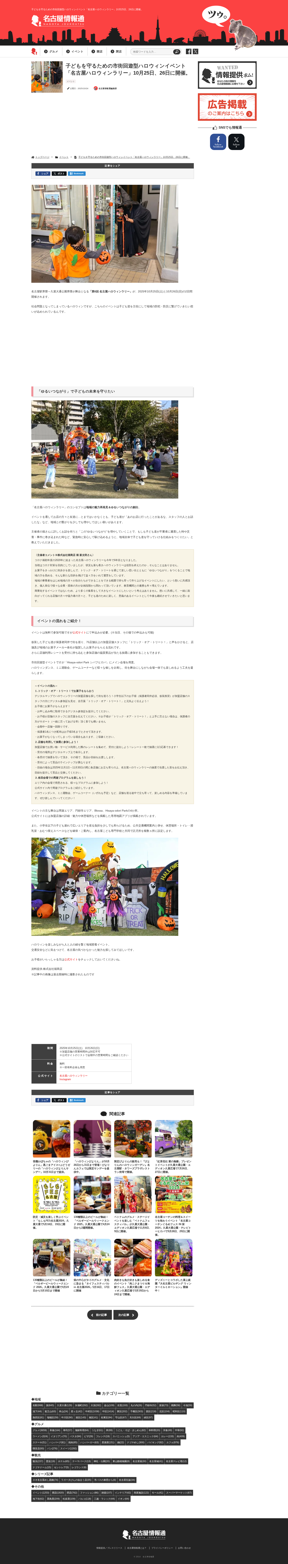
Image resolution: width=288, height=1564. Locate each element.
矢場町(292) (81, 1405)
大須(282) (96, 1405)
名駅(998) (38, 1405)
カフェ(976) (172, 1442)
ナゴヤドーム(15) (42, 1467)
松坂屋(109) (69, 1498)
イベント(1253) (41, 1492)
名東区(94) (106, 1417)
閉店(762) (72, 1492)
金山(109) (109, 1405)
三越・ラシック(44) (104, 1498)
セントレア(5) (61, 1467)
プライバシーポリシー (162, 1548)
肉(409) (181, 1436)
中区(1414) (108, 1411)
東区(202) (122, 1411)
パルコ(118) (84, 1498)
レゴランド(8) (79, 1467)
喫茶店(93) (38, 1448)
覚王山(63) (50, 1411)
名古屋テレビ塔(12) (176, 1461)
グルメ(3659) (40, 1430)
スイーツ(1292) (68, 1448)
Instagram (65, 1079)
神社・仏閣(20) (102, 1461)
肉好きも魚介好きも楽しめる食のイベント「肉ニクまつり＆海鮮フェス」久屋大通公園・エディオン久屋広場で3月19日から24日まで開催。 (132, 1287)
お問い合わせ (184, 1548)
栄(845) (50, 1405)
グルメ (53, 51)
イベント (77, 51)
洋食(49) (167, 1430)
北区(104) (164, 1411)
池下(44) (37, 1411)
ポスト (61, 173)
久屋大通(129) (64, 1405)
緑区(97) (148, 1417)
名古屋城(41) (156, 1461)
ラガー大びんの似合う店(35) (76, 1480)
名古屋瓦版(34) (127, 1480)
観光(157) (38, 1461)
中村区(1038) (92, 1411)
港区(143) (81, 1417)
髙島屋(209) (53, 1498)
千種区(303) (136, 1411)
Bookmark (79, 173)
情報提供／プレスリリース (109, 1548)
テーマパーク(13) (81, 1461)
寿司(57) (67, 1430)
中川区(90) (67, 1417)
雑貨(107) (106, 1492)
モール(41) (157, 1492)
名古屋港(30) (139, 1461)
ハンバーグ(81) (57, 1442)
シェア (44, 173)
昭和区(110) (179, 1411)
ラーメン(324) (40, 1436)
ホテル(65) (63, 1461)
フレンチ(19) (103, 1436)
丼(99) (109, 1430)
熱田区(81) (38, 1417)
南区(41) (93, 1417)
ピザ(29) (88, 1436)
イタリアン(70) (59, 1436)
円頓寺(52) (150, 1405)
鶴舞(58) (175, 1405)
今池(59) (187, 1405)
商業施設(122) (141, 1492)
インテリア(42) (123, 1492)
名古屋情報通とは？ (137, 1548)
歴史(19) (50, 1461)
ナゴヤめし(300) (135, 1442)
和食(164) (55, 1430)
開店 (100, 51)
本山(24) (63, 1411)
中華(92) (179, 1430)
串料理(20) (154, 1430)
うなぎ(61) (97, 1430)
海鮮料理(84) (82, 1430)
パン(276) (52, 1448)
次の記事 (123, 1314)
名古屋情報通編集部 (108, 88)
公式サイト (79, 632)
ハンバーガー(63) (89, 1442)
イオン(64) (123, 1498)
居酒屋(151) (108, 1442)
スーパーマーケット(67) (179, 1492)
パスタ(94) (75, 1436)
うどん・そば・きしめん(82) (131, 1430)
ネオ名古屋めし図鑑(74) (45, 1480)
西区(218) (151, 1411)
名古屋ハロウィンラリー (74, 1075)
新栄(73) (163, 1405)
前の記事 (101, 1314)
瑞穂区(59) (52, 1417)
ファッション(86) (89, 1492)
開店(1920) (58, 1492)
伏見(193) (122, 1405)
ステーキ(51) (39, 1442)
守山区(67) (121, 1417)
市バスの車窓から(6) (105, 1480)
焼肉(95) (72, 1442)
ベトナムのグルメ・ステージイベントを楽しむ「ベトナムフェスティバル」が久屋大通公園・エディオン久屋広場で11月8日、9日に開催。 (132, 1224)
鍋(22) (120, 1442)
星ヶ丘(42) (76, 1411)
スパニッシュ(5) (121, 1436)
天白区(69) (135, 1417)
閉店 (119, 51)
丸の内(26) (136, 1405)
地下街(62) (38, 1498)
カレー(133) (167, 1436)
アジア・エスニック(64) (145, 1436)
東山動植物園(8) (121, 1461)
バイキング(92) (155, 1442)
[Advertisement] (112, 124)
